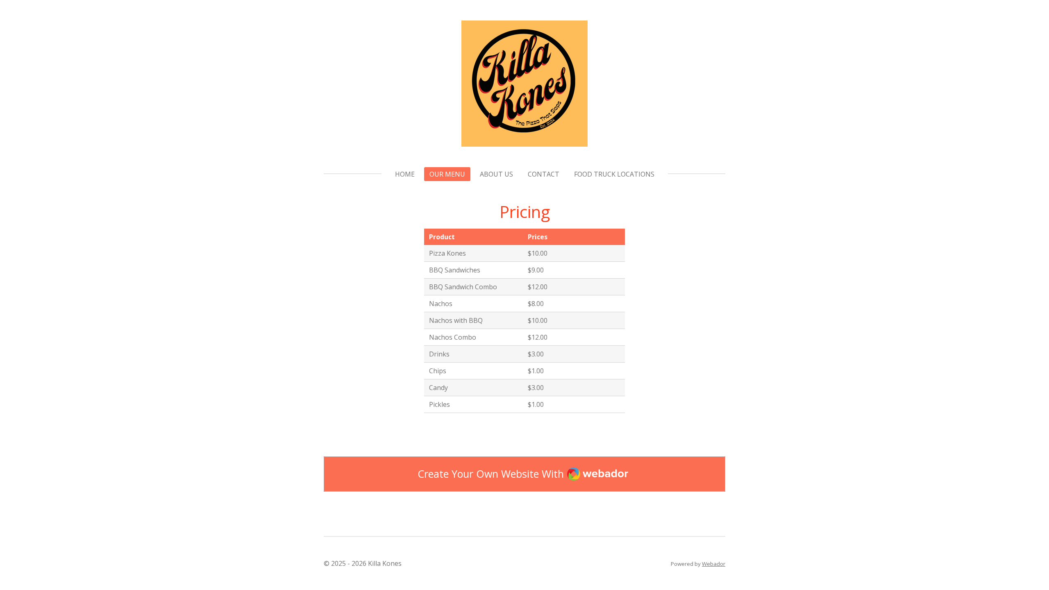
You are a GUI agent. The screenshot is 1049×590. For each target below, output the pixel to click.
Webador (713, 563)
